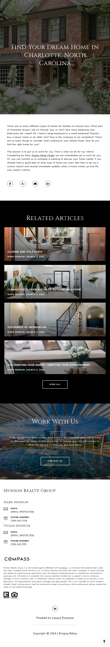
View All (55, 384)
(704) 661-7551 (18, 544)
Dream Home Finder (43, 155)
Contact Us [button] (55, 461)
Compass (63, 568)
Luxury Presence (63, 617)
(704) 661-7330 (19, 520)
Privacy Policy (68, 633)
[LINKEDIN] (55, 609)
